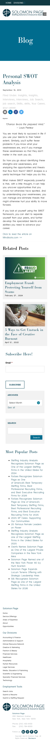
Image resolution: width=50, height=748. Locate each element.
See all (11, 407)
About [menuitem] (5, 623)
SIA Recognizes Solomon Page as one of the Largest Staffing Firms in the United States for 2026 (26, 583)
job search (9, 103)
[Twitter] (36, 731)
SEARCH (12, 423)
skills (27, 103)
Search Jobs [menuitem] (8, 691)
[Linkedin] (23, 731)
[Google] (27, 731)
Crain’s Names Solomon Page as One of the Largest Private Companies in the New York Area (27, 551)
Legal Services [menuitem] (9, 667)
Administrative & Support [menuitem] (13, 641)
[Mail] (5, 112)
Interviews (9, 99)
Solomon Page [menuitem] (10, 608)
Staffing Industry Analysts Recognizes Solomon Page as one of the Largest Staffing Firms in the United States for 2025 (27, 537)
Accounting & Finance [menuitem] (12, 637)
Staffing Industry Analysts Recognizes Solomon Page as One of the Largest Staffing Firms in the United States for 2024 (27, 467)
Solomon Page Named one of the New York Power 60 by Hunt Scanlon (27, 563)
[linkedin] (10, 112)
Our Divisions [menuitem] (10, 632)
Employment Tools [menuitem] (12, 686)
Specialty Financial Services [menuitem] (14, 677)
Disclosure (32, 738)
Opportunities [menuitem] (8, 626)
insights (33, 95)
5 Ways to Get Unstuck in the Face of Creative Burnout (24, 334)
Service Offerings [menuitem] (10, 616)
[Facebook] (31, 731)
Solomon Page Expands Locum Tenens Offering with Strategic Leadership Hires (26, 572)
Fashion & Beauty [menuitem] (10, 651)
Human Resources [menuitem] (10, 664)
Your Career (38, 103)
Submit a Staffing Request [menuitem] (13, 698)
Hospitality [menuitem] (7, 660)
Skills (19, 103)
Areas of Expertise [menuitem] (10, 620)
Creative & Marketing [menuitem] (11, 647)
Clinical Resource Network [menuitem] (13, 644)
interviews (22, 99)
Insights (22, 95)
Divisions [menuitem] (18, 3)
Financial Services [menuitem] (10, 654)
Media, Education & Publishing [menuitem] (15, 670)
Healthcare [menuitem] (7, 657)
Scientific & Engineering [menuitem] (12, 674)
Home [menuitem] (8, 3)
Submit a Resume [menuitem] (10, 695)
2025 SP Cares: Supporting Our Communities (26, 519)
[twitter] (21, 112)
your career (9, 107)
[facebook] (16, 112)
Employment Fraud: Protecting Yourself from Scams (23, 287)
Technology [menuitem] (7, 680)
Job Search (36, 99)
